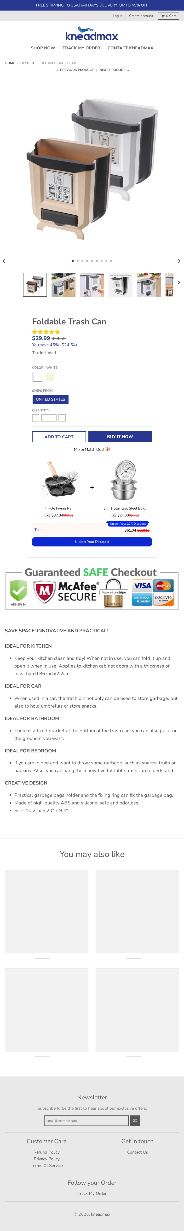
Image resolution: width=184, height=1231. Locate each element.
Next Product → (115, 70)
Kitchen (27, 63)
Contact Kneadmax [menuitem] (130, 48)
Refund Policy (47, 1152)
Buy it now (120, 437)
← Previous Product (75, 70)
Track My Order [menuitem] (81, 48)
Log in (118, 15)
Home (10, 63)
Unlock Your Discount (92, 541)
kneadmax (100, 1214)
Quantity (40, 410)
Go (135, 1120)
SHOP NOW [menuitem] (43, 48)
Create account (141, 15)
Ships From (42, 390)
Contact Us (137, 1152)
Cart (171, 15)
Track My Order (92, 1193)
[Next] (178, 261)
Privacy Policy (47, 1159)
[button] (46, 332)
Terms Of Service (47, 1165)
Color (45, 367)
